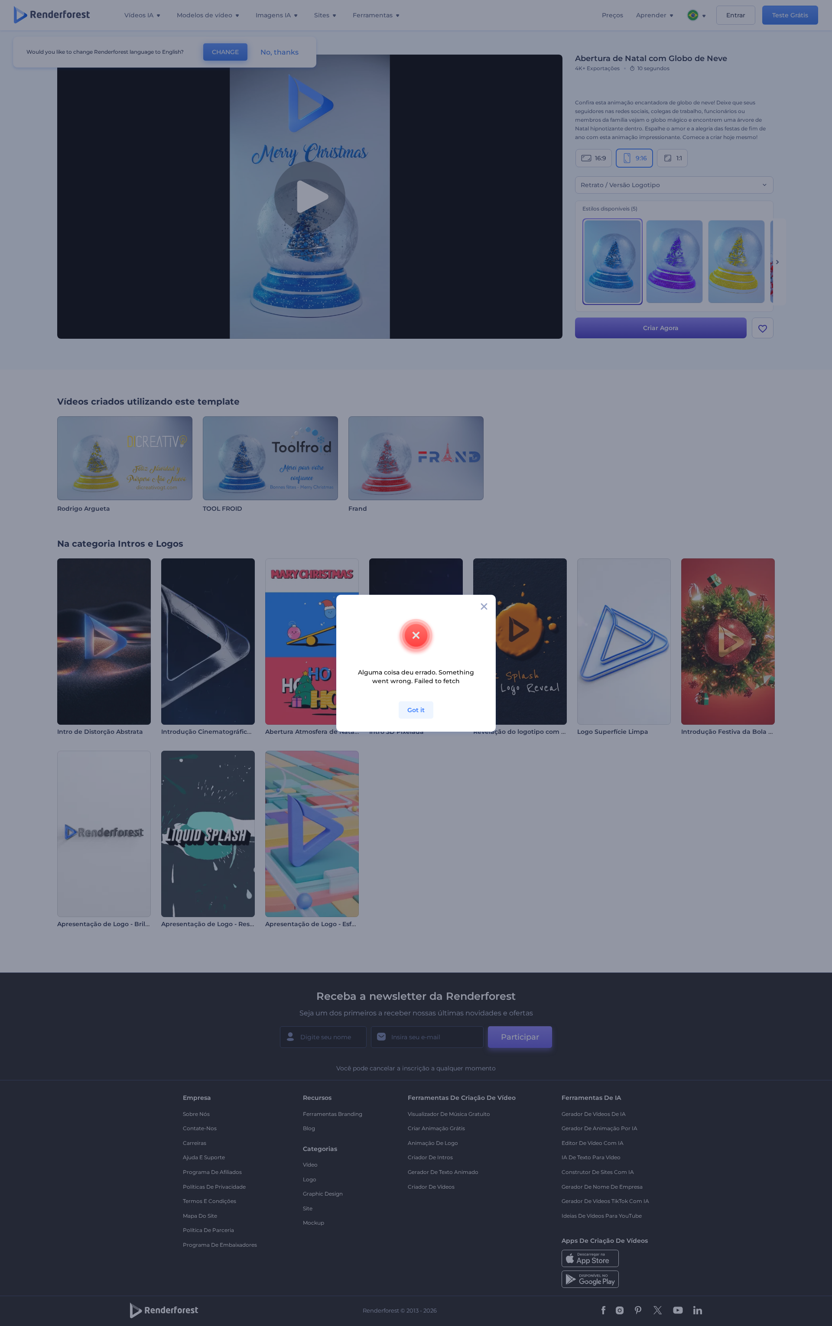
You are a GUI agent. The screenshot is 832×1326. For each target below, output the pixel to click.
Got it (416, 710)
